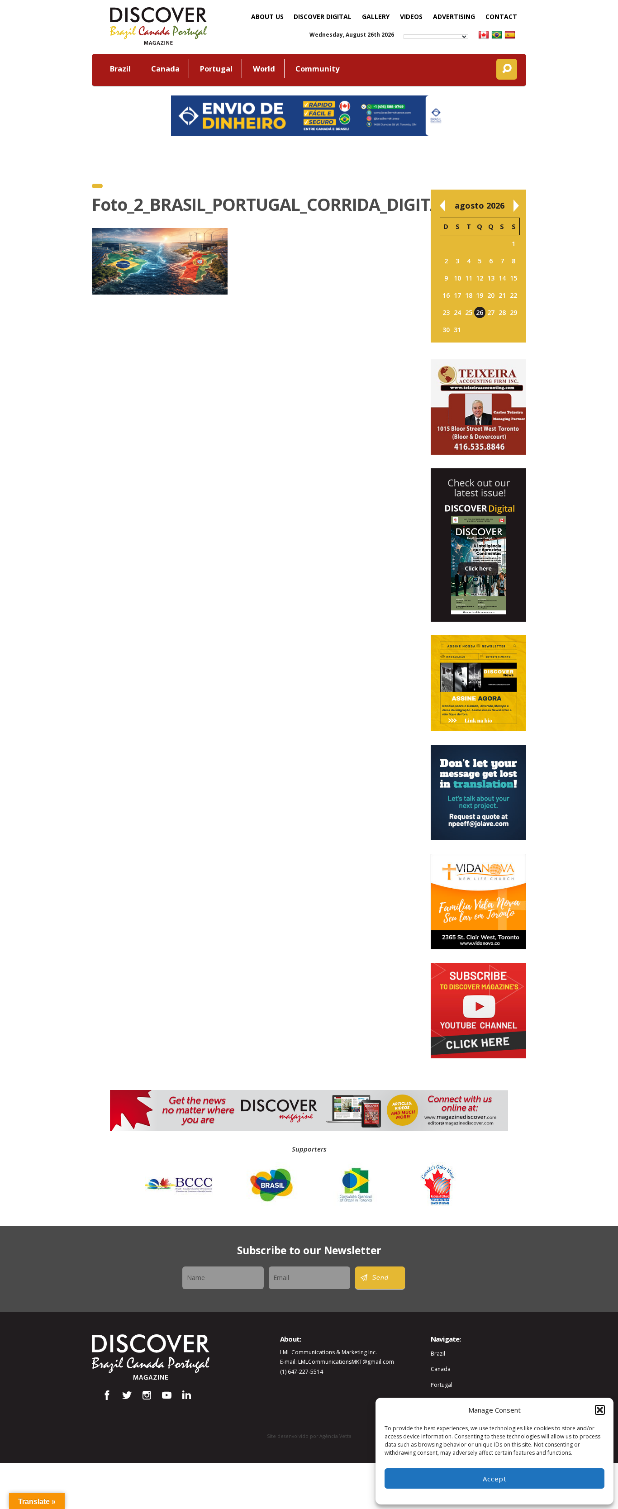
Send (380, 1277)
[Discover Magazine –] (158, 24)
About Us (267, 16)
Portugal (216, 68)
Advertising (454, 16)
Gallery (376, 16)
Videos (411, 16)
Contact (501, 16)
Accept (495, 1478)
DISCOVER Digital (323, 16)
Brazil (120, 68)
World (264, 68)
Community (317, 68)
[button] (599, 1409)
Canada (165, 68)
